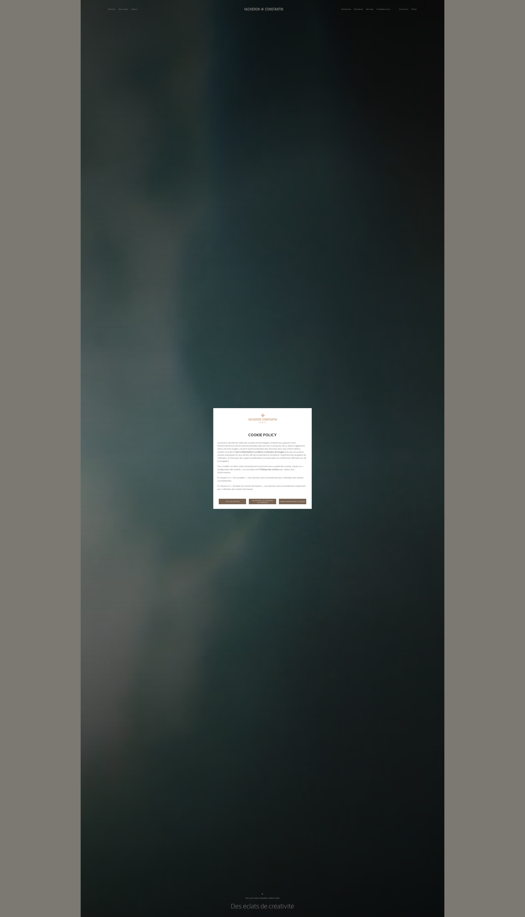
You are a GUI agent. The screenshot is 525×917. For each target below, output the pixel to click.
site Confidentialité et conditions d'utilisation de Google (259, 452)
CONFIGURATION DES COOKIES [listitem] (292, 501)
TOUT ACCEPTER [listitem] (232, 501)
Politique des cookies (269, 469)
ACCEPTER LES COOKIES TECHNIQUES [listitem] (262, 501)
